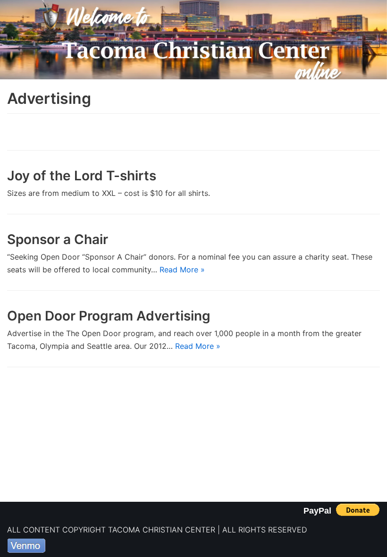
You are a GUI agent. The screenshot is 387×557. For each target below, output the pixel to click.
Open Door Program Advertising (108, 316)
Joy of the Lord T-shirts (81, 176)
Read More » (182, 269)
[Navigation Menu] (369, 40)
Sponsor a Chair (57, 239)
